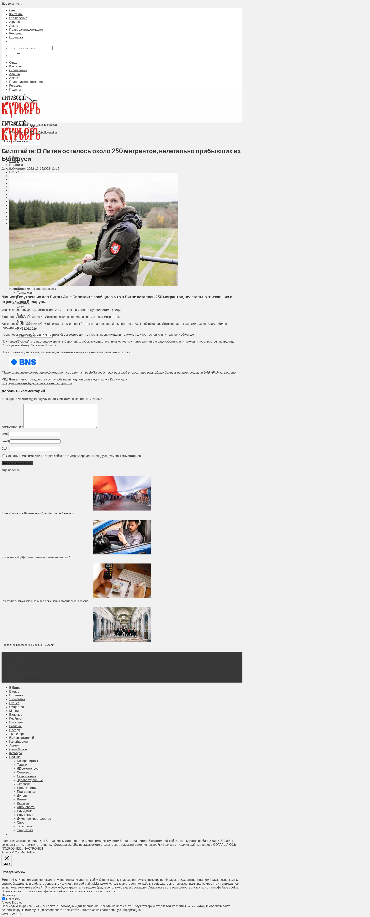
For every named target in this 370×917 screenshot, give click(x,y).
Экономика (17, 699)
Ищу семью (25, 814)
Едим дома (25, 811)
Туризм (22, 764)
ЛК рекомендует (28, 768)
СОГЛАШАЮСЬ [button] (224, 844)
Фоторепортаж (27, 760)
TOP (3, 141)
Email (5, 441)
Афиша (14, 22)
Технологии (25, 292)
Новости (10, 141)
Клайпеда (16, 718)
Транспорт (16, 734)
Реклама (15, 33)
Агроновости (26, 807)
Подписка (16, 37)
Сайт (5, 448)
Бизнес (14, 172)
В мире (14, 691)
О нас (13, 10)
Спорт (21, 822)
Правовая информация (26, 29)
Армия (14, 745)
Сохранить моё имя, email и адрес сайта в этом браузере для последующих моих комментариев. (73, 456)
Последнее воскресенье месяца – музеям (28, 644)
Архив (13, 25)
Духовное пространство (34, 818)
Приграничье (22, 141)
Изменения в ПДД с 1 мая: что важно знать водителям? (36, 557)
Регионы (15, 726)
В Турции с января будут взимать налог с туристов (37, 383)
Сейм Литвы (18, 749)
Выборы (23, 803)
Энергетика (25, 830)
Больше (15, 757)
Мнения (14, 710)
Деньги (22, 795)
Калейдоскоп (18, 741)
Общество (16, 707)
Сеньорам (24, 772)
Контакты (16, 14)
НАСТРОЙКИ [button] (33, 848)
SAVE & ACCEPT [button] (13, 913)
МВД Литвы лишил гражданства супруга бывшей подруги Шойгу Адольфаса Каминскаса (64, 379)
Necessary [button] (9, 895)
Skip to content (12, 3)
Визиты (22, 799)
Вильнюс (15, 714)
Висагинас (16, 722)
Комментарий (12, 427)
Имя (5, 434)
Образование (26, 776)
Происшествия (27, 787)
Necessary (13, 898)
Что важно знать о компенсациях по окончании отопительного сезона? (45, 600)
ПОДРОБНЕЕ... (12, 848)
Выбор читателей (21, 737)
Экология (23, 784)
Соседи (14, 730)
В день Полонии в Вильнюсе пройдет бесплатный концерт (38, 513)
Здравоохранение (30, 780)
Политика (16, 164)
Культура (15, 753)
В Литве (15, 687)
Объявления (18, 18)
